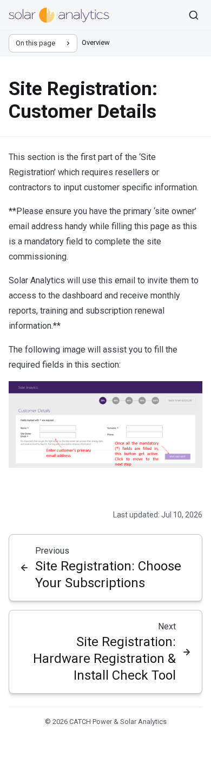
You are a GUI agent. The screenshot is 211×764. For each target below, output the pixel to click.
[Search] (193, 15)
